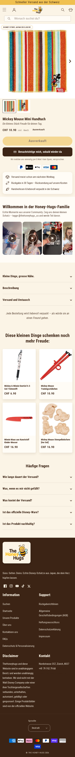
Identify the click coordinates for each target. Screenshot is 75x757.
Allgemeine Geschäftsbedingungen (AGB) (53, 613)
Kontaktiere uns (10, 632)
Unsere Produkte (11, 618)
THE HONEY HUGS (36, 753)
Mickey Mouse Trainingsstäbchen (49, 387)
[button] (37, 151)
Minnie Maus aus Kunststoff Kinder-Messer (16, 441)
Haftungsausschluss (49, 622)
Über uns (7, 625)
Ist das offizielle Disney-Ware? (21, 512)
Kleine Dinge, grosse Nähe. (18, 276)
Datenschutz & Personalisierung (18, 646)
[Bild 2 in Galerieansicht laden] (23, 106)
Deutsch (36, 728)
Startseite (7, 611)
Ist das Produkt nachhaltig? (19, 524)
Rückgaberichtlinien (48, 604)
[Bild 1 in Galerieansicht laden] (9, 106)
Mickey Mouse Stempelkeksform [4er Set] (55, 441)
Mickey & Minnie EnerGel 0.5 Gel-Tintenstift (17, 387)
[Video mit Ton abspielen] (12, 238)
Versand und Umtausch (16, 300)
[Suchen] (9, 18)
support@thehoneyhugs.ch (52, 673)
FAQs (5, 639)
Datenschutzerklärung (50, 629)
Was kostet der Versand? (17, 500)
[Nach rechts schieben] (69, 61)
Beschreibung (11, 288)
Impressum (44, 636)
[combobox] (41, 18)
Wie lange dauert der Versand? (21, 477)
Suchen (6, 604)
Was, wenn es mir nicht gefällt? (21, 488)
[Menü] (4, 10)
